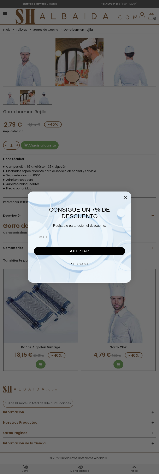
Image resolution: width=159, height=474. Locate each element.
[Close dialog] (125, 197)
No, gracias (80, 263)
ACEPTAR (79, 251)
